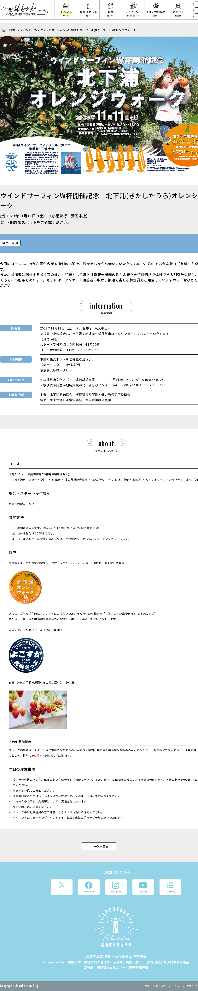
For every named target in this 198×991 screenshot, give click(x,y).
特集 (111, 9)
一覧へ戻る (101, 846)
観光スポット (88, 9)
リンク (175, 986)
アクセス (178, 9)
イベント (66, 9)
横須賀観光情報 (116, 926)
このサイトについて (155, 986)
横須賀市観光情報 (25, 10)
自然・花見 (10, 243)
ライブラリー (133, 9)
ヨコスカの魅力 (155, 9)
